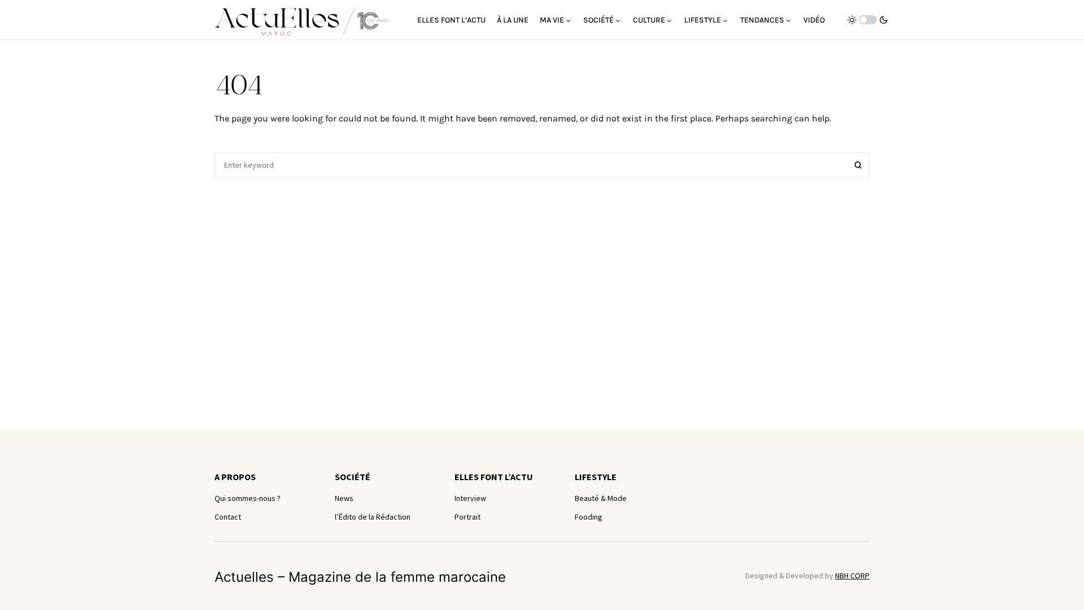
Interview (470, 498)
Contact (228, 517)
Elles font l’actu (493, 476)
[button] (867, 20)
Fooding (588, 517)
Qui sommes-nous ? (248, 498)
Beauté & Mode (601, 498)
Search (858, 165)
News (344, 498)
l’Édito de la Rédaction (372, 517)
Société (352, 476)
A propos (235, 476)
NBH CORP (852, 575)
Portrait (467, 517)
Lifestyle (596, 476)
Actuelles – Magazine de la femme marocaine (360, 577)
